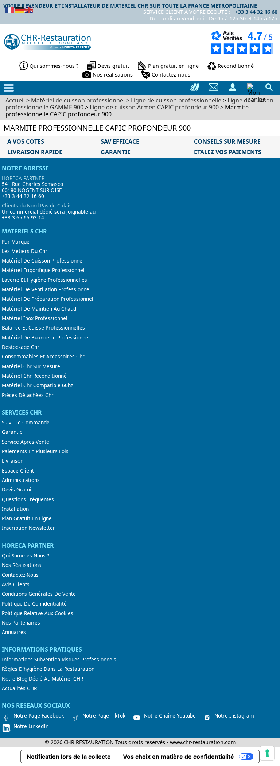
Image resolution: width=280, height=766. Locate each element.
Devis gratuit (113, 65)
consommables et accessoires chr (43, 356)
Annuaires (14, 632)
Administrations (21, 480)
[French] (10, 9)
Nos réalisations (113, 74)
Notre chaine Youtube (170, 716)
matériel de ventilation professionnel (46, 289)
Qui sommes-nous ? (54, 65)
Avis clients (16, 584)
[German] (19, 9)
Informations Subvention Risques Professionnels (59, 659)
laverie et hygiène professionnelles (44, 280)
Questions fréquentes (28, 499)
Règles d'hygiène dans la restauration (48, 669)
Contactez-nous (171, 74)
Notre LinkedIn (30, 726)
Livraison (12, 461)
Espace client (18, 471)
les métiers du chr (24, 251)
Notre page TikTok (103, 716)
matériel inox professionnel (34, 318)
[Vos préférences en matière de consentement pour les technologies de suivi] (267, 753)
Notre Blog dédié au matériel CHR (42, 679)
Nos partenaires (21, 623)
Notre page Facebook (38, 716)
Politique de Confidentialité (34, 604)
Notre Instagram (234, 716)
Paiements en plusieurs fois (35, 451)
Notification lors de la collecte (69, 756)
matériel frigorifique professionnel (43, 270)
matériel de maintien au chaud (39, 309)
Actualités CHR (19, 688)
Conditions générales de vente (39, 594)
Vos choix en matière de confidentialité (178, 756)
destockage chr (20, 347)
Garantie (12, 432)
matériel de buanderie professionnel (46, 338)
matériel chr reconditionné (34, 376)
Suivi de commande (26, 422)
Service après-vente (25, 442)
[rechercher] (269, 87)
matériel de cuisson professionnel (43, 261)
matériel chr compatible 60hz (37, 385)
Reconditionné (236, 65)
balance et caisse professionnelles (43, 328)
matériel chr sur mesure (31, 366)
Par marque (16, 242)
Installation (15, 509)
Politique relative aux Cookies (37, 613)
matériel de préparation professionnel (47, 299)
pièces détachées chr (28, 395)
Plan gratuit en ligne (173, 65)
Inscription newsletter (28, 528)
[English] (29, 9)
